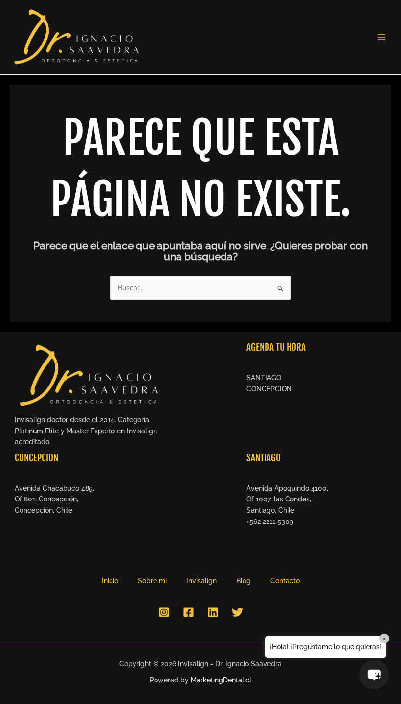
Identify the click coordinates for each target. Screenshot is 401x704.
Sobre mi (152, 581)
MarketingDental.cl (221, 680)
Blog (243, 581)
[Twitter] (237, 612)
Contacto (285, 581)
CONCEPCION (269, 389)
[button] (374, 674)
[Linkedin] (213, 612)
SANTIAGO (263, 378)
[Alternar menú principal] (382, 37)
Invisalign (201, 581)
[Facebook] (188, 612)
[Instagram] (164, 612)
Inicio (110, 581)
